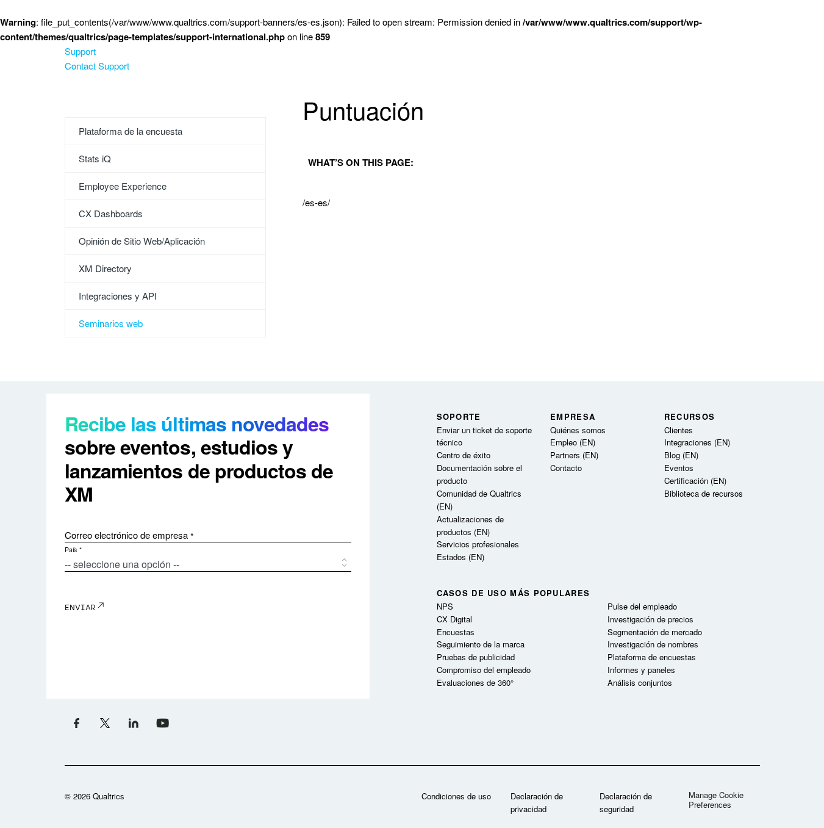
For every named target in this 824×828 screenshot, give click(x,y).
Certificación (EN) (695, 480)
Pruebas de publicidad (476, 657)
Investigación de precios (650, 619)
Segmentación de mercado (654, 632)
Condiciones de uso (456, 796)
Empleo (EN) (572, 442)
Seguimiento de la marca (481, 644)
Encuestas (456, 632)
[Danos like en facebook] (76, 723)
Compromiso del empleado (484, 669)
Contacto (566, 467)
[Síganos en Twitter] (105, 723)
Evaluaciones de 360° (475, 682)
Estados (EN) (460, 557)
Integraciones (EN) (697, 442)
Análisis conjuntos (639, 682)
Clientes (678, 430)
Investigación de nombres (652, 644)
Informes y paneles (641, 669)
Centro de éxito (463, 455)
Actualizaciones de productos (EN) (470, 525)
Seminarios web (111, 323)
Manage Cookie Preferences (716, 799)
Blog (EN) (681, 455)
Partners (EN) (574, 455)
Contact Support (97, 65)
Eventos (678, 467)
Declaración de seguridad (626, 802)
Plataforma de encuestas (651, 657)
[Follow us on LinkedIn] (162, 723)
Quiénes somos (578, 430)
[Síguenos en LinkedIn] (134, 723)
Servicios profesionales (478, 544)
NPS (445, 606)
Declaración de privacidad (537, 802)
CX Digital (454, 619)
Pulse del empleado (642, 606)
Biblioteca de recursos (703, 493)
